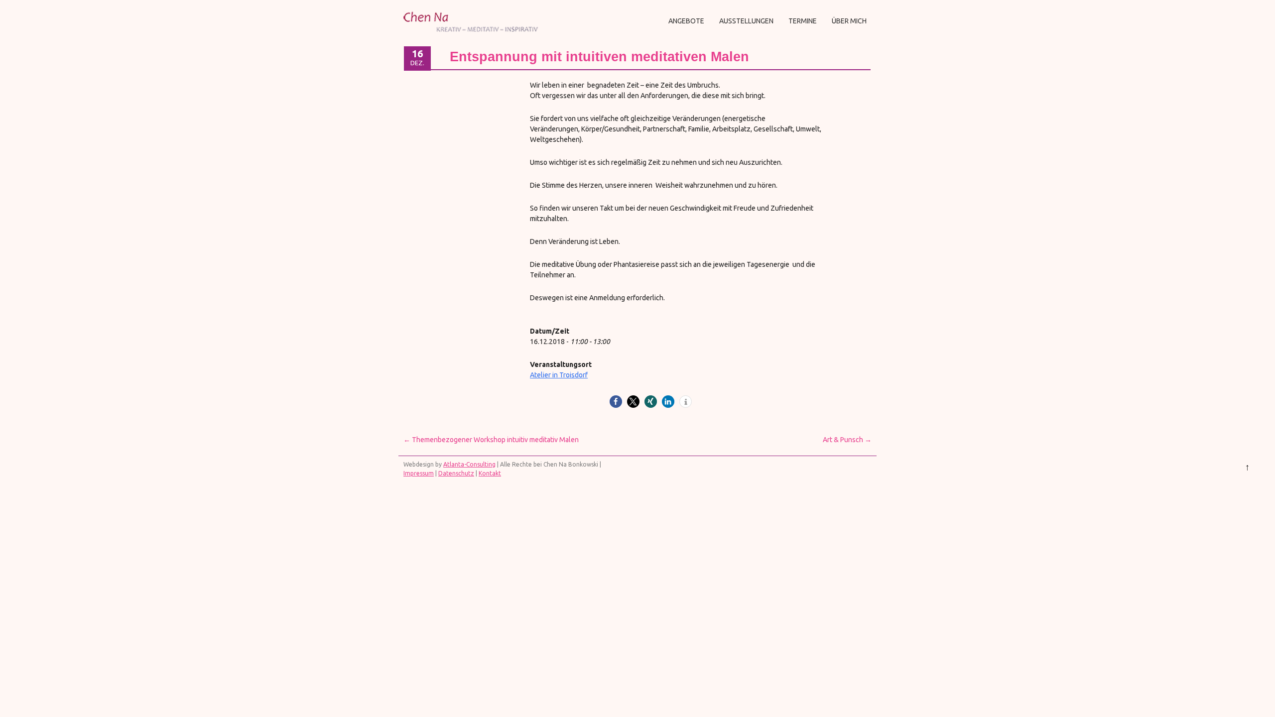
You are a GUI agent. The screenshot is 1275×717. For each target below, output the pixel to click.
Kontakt (490, 473)
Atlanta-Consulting (469, 464)
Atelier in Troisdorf (559, 375)
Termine (802, 21)
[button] (616, 401)
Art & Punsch (847, 440)
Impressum (418, 473)
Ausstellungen (746, 21)
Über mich (849, 21)
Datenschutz (456, 473)
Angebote (686, 21)
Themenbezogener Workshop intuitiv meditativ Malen (491, 440)
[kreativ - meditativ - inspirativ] (472, 36)
